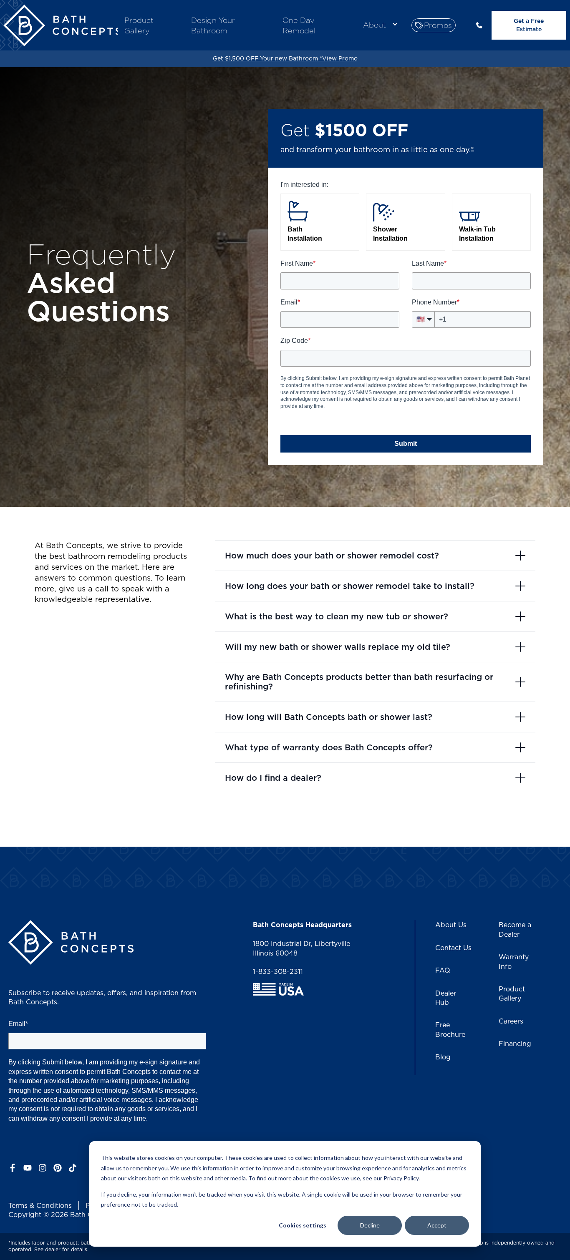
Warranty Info (514, 961)
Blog (443, 1056)
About (374, 25)
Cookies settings (302, 1225)
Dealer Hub (445, 997)
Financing (515, 1043)
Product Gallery (512, 993)
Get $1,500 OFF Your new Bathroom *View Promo (285, 58)
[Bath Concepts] (62, 26)
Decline (370, 1225)
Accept (436, 1225)
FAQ (442, 970)
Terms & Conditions (40, 1205)
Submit (405, 443)
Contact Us (453, 947)
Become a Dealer (515, 929)
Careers (511, 1021)
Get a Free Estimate (529, 25)
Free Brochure (450, 1029)
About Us (451, 924)
